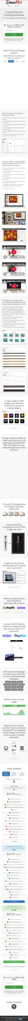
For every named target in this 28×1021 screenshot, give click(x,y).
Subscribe (14, 841)
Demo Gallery (14, 428)
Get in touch (14, 969)
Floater (11, 61)
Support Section (14, 1002)
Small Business (6, 774)
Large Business (21, 774)
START (14, 34)
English (18, 6)
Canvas (5, 61)
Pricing (10, 6)
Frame (23, 61)
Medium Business (14, 774)
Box (17, 61)
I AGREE (20, 1019)
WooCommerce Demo (18, 612)
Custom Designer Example (14, 758)
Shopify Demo (8, 612)
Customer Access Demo (8, 188)
